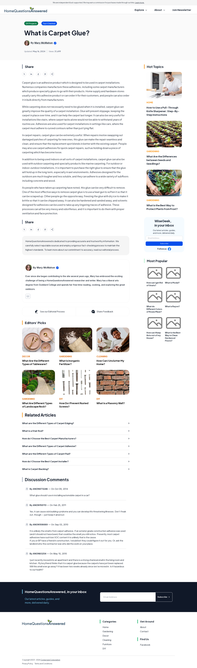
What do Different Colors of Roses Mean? (154, 309)
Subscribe (164, 244)
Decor (26, 356)
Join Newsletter (181, 9)
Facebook (145, 644)
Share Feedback (105, 311)
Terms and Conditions (43, 664)
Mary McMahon (43, 42)
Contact (144, 631)
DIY (61, 398)
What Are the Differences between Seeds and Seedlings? (161, 160)
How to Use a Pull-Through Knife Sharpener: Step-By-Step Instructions (162, 111)
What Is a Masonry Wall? (110, 403)
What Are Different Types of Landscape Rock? (37, 405)
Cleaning (101, 356)
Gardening (65, 356)
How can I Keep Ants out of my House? (153, 335)
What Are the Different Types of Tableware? (35, 362)
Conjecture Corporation (50, 660)
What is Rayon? (172, 306)
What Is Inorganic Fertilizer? (69, 362)
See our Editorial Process (52, 311)
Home (149, 102)
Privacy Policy (27, 664)
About (143, 627)
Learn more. (139, 3)
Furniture (107, 644)
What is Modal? (172, 282)
